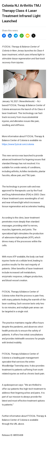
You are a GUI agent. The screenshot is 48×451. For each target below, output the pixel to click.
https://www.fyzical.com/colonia (18, 144)
